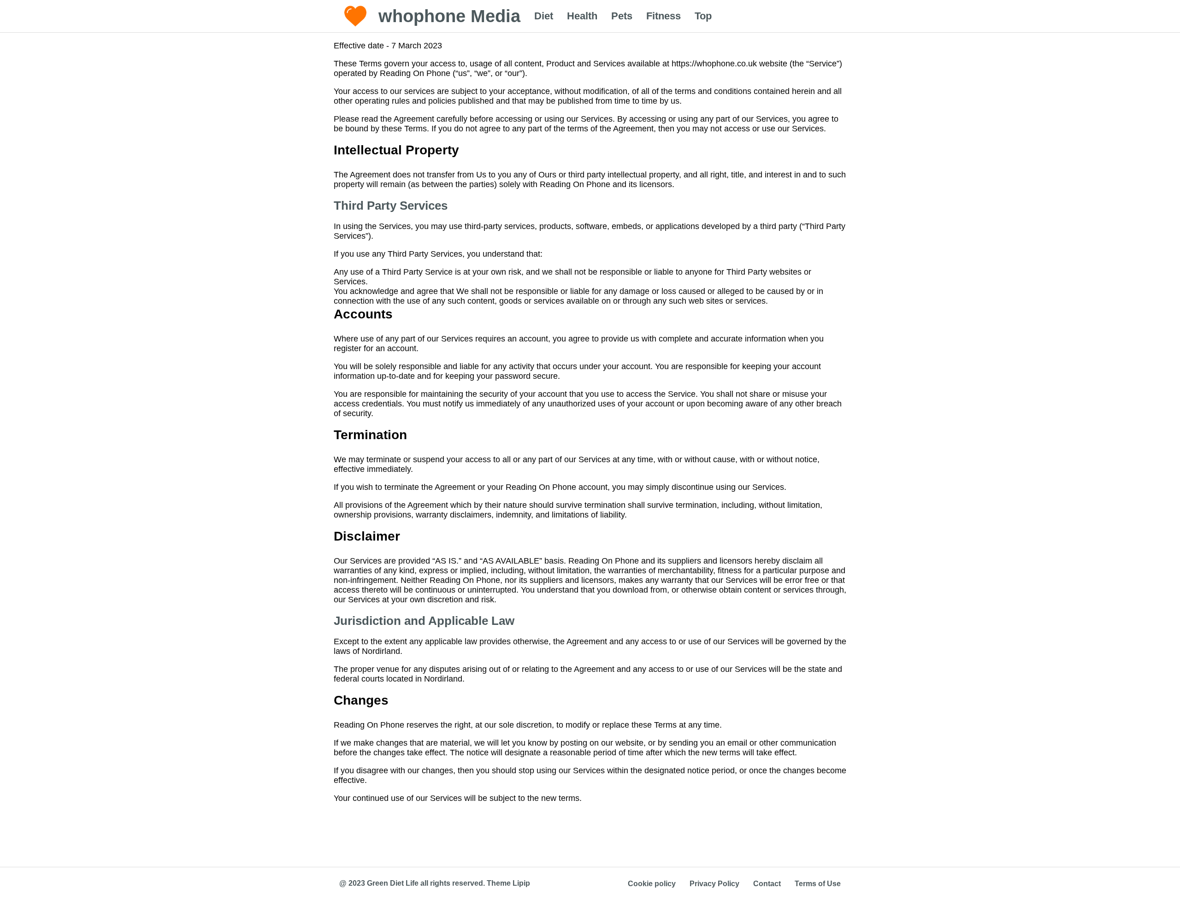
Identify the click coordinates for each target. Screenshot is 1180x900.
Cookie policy (652, 884)
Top (703, 16)
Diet (543, 16)
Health (582, 16)
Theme (499, 883)
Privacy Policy (714, 884)
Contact (767, 884)
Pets (621, 16)
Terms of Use (818, 884)
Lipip (521, 883)
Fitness (663, 16)
